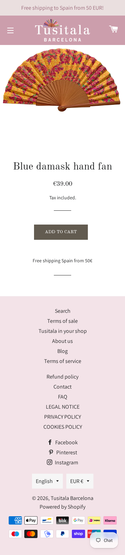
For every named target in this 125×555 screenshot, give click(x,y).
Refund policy (62, 376)
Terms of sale (62, 321)
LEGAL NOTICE (63, 406)
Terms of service (62, 361)
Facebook (66, 442)
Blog (62, 351)
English (44, 481)
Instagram (66, 462)
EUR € (76, 481)
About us (62, 341)
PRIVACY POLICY (62, 416)
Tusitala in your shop (63, 331)
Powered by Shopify (62, 506)
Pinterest (66, 452)
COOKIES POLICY (62, 426)
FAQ (62, 396)
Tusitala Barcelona (72, 498)
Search (62, 311)
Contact (62, 386)
